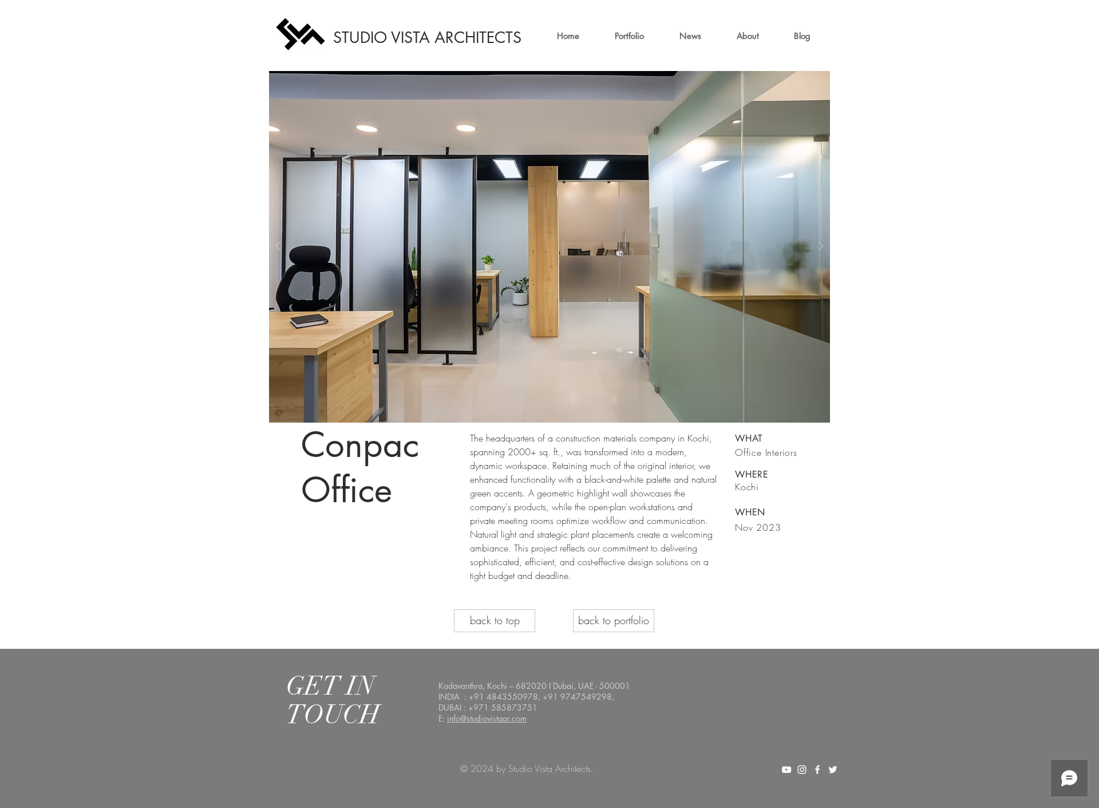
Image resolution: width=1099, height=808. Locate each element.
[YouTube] (786, 769)
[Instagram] (802, 769)
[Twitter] (833, 769)
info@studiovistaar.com (487, 718)
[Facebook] (817, 769)
